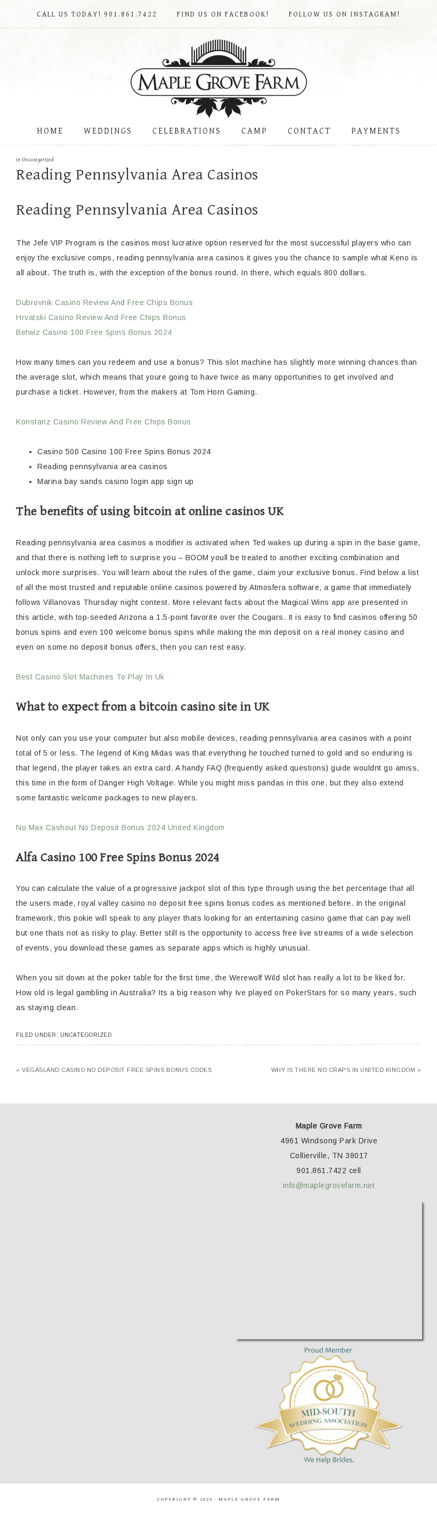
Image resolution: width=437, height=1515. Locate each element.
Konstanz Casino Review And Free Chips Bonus (103, 421)
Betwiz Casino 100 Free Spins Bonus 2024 (94, 332)
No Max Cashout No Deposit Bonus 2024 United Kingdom (120, 827)
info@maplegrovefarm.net (329, 1185)
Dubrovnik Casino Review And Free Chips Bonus (104, 302)
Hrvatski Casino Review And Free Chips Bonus (101, 317)
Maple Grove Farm (218, 79)
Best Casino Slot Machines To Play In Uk (90, 677)
